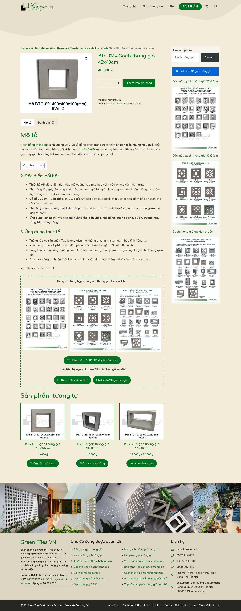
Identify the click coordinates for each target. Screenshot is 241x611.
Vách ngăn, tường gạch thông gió (144, 561)
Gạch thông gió (153, 6)
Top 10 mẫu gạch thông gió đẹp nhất (146, 584)
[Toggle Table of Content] (40, 165)
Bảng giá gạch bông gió (88, 549)
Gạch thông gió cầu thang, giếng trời (146, 578)
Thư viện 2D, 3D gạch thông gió (193, 71)
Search (209, 57)
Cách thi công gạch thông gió (91, 567)
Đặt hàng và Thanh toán (136, 605)
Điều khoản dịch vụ (185, 605)
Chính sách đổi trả (162, 605)
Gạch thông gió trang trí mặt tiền (144, 573)
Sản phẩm (190, 6)
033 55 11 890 (185, 561)
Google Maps (196, 591)
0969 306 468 (185, 567)
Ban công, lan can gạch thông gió (144, 567)
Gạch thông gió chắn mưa (89, 578)
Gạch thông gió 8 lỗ (85, 584)
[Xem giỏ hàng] (206, 6)
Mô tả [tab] (27, 122)
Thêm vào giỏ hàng (139, 83)
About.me (113, 605)
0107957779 (34, 579)
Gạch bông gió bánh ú (87, 573)
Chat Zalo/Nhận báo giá (111, 380)
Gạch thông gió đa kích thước (89, 48)
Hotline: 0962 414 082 (72, 380)
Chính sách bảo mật (210, 605)
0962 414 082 (185, 555)
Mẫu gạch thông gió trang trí (141, 549)
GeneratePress (73, 605)
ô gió (89, 149)
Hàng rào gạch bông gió (138, 555)
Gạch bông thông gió (34, 145)
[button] (216, 6)
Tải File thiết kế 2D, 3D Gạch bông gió (92, 360)
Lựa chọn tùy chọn (142, 463)
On (87, 605)
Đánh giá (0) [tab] (46, 122)
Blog (172, 6)
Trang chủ (129, 6)
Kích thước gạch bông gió (89, 555)
